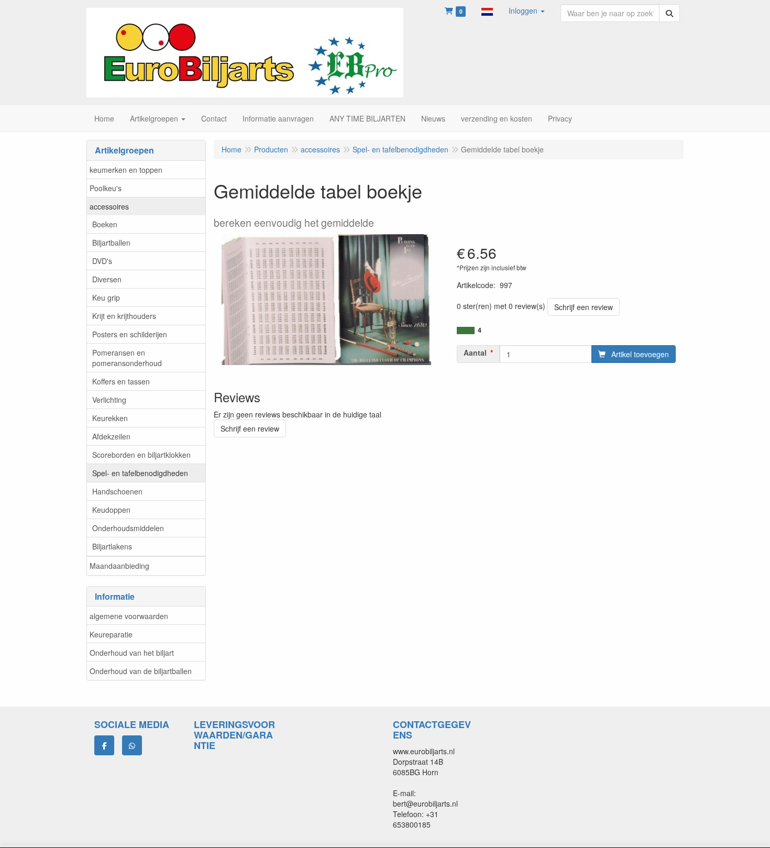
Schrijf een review (583, 307)
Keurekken (110, 418)
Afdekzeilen (111, 436)
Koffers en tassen (121, 381)
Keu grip (106, 297)
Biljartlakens (112, 546)
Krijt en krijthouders (124, 316)
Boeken (104, 224)
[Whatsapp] (132, 745)
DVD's (102, 261)
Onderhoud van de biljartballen (141, 671)
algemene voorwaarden (129, 616)
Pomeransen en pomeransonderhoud (127, 357)
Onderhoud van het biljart (132, 652)
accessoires (109, 206)
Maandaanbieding (119, 565)
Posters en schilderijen (129, 334)
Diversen (107, 279)
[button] (487, 10)
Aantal (475, 352)
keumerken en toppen (126, 169)
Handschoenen (117, 491)
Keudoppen (111, 509)
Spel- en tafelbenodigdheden (140, 473)
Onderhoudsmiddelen (128, 528)
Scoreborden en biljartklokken (141, 454)
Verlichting (109, 399)
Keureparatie (111, 634)
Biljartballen (111, 242)
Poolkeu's (106, 188)
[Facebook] (104, 745)
